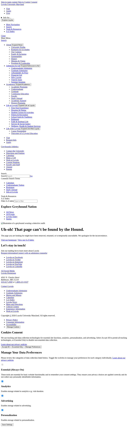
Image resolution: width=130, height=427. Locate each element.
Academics (10, 84)
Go (31, 176)
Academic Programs (19, 87)
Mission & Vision (18, 61)
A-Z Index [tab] (10, 31)
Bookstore (10, 187)
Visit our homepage (9, 240)
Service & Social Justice (20, 124)
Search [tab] (9, 27)
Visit (8, 9)
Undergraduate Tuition (15, 185)
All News (10, 212)
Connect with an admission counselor (32, 253)
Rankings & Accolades (20, 50)
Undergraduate (17, 89)
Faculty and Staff (13, 165)
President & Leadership (20, 63)
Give (8, 13)
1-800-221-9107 (21, 282)
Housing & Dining (18, 110)
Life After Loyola (13, 129)
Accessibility (11, 324)
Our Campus (16, 52)
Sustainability (16, 56)
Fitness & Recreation (19, 115)
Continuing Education (20, 94)
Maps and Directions (14, 304)
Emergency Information (15, 309)
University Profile (18, 47)
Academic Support (18, 101)
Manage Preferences (33, 347)
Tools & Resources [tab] (13, 29)
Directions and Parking (15, 153)
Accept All (6, 347)
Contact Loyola (7, 286)
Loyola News (11, 302)
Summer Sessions (18, 82)
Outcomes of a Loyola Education (24, 133)
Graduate (15, 91)
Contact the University (15, 151)
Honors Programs (18, 103)
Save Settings (7, 425)
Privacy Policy (12, 320)
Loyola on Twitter (13, 260)
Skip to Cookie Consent (27, 2)
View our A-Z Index (26, 240)
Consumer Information (15, 322)
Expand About (17, 45)
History (14, 59)
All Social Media (8, 271)
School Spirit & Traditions (21, 117)
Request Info (11, 140)
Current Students (13, 162)
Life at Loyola (12, 105)
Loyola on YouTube (14, 264)
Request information (9, 253)
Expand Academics (23, 84)
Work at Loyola (12, 160)
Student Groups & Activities (22, 112)
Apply (8, 11)
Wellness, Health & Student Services (25, 126)
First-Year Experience (20, 108)
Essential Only (17, 347)
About (8, 45)
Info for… (7, 18)
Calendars (10, 155)
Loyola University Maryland (12, 4)
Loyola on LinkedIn (14, 266)
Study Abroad (16, 98)
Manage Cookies (13, 327)
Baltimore (15, 119)
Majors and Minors (13, 295)
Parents (9, 169)
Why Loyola (16, 77)
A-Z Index (10, 300)
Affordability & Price (19, 73)
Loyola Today (11, 217)
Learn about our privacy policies (14, 344)
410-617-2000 (6, 282)
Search (3, 40)
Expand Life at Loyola (27, 105)
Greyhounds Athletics (9, 147)
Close (3, 36)
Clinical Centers (12, 307)
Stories (9, 219)
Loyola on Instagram (14, 262)
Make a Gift (11, 158)
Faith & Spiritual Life (19, 122)
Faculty (14, 96)
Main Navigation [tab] (13, 24)
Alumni (9, 167)
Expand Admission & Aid (30, 66)
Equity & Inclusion (18, 54)
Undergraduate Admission (21, 68)
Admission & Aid (13, 66)
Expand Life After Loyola (30, 129)
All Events (10, 214)
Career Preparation (18, 131)
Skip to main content (9, 2)
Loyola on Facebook (14, 257)
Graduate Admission (19, 70)
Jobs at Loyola (12, 192)
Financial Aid (16, 75)
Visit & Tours (16, 80)
